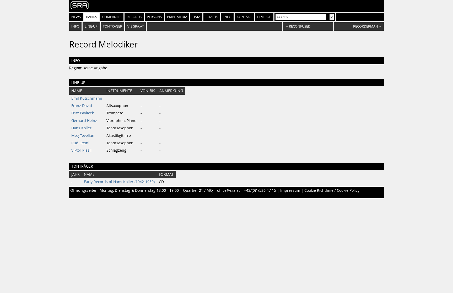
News (76, 17)
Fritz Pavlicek (82, 113)
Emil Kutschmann (86, 98)
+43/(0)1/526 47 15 (260, 190)
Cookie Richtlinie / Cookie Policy (331, 190)
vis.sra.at (135, 26)
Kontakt (244, 17)
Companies (111, 17)
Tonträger (112, 26)
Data (196, 17)
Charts (212, 17)
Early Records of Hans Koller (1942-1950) (119, 181)
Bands (91, 17)
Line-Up (91, 26)
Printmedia (177, 17)
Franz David (81, 105)
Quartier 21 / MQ (198, 190)
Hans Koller (81, 128)
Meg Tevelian (82, 135)
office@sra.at (228, 190)
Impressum (290, 190)
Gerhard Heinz (84, 120)
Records (134, 17)
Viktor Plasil (81, 150)
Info (227, 17)
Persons (154, 17)
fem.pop (264, 17)
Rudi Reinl (80, 143)
